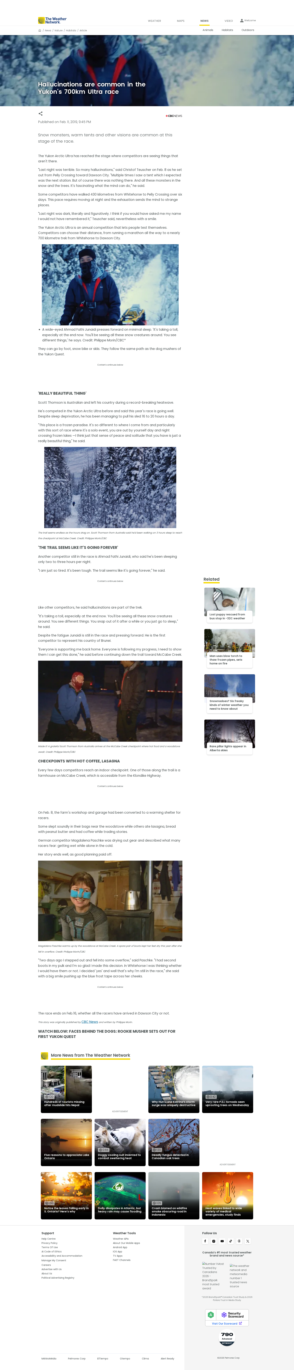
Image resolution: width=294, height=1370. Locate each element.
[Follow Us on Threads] (239, 1241)
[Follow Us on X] (247, 1241)
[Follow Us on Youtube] (222, 1241)
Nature (59, 30)
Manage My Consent (54, 1260)
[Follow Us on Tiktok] (230, 1241)
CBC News (89, 1022)
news (48, 30)
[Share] (40, 113)
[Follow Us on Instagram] (213, 1241)
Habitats (71, 30)
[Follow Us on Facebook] (205, 1241)
